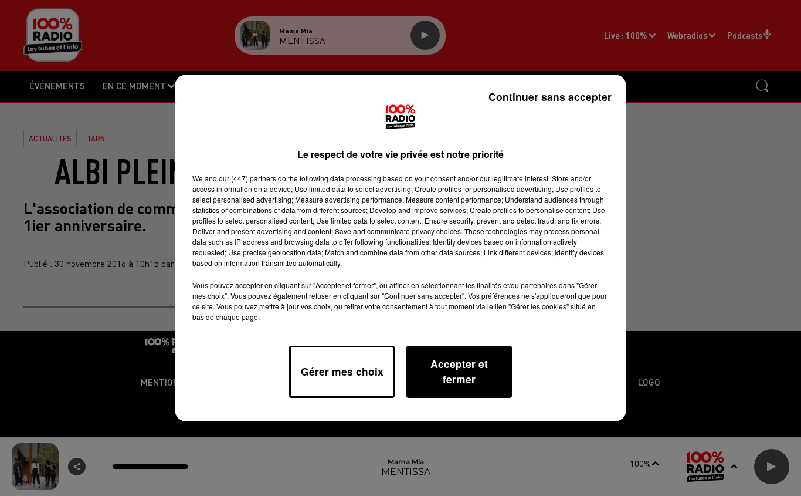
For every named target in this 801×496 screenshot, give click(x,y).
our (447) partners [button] (247, 178)
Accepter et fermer (459, 371)
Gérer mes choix (342, 371)
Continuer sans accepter (550, 96)
